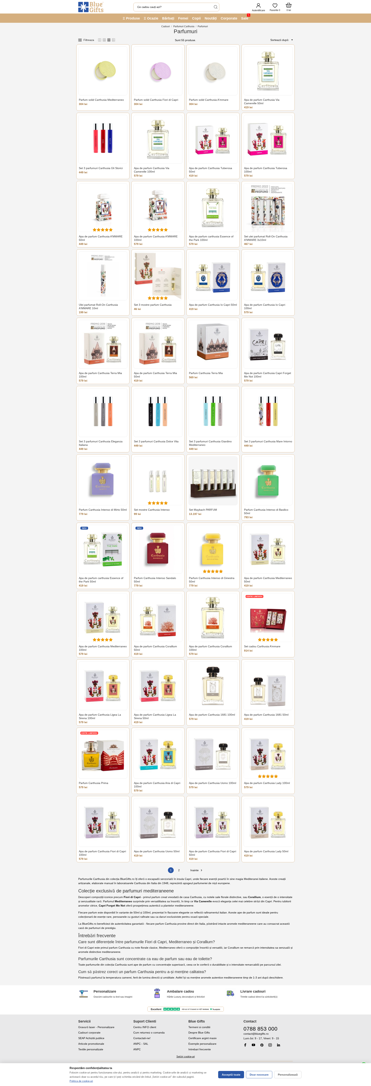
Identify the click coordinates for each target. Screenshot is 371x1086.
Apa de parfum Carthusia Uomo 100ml (212, 783)
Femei (183, 18)
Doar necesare (259, 1074)
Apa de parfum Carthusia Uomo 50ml (157, 851)
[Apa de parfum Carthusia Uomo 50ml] (158, 822)
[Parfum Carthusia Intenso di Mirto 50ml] (102, 480)
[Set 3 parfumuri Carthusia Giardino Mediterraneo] (213, 412)
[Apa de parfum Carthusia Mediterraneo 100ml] (102, 617)
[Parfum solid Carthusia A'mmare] (213, 71)
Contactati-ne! (142, 1038)
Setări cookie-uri (185, 1056)
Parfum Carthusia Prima (93, 783)
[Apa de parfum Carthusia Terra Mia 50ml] (158, 344)
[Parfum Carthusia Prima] (102, 754)
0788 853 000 (260, 1029)
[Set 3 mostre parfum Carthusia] (158, 275)
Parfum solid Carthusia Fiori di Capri (156, 99)
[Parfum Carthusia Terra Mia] (213, 344)
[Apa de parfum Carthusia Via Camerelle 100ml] (158, 139)
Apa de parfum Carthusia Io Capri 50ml (213, 304)
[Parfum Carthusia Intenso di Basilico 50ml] (268, 480)
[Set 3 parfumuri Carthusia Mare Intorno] (268, 412)
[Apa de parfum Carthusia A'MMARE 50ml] (102, 207)
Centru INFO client (144, 1027)
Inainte (196, 870)
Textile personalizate (90, 1049)
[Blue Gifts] (90, 7)
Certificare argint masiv (202, 1038)
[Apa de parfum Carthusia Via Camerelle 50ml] (268, 71)
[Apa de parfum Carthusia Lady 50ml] (268, 822)
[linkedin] (278, 1045)
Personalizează (288, 1074)
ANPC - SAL (140, 1043)
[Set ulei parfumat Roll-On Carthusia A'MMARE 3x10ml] (268, 207)
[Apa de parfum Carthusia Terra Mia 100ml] (102, 344)
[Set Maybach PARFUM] (213, 480)
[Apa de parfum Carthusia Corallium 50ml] (158, 617)
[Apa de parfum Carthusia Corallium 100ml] (213, 617)
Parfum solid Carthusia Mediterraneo (101, 99)
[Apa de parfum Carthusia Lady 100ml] (268, 754)
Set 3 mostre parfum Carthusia (153, 304)
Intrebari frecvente (199, 1049)
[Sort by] (291, 40)
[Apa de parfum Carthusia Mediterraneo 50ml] (268, 549)
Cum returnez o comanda (149, 1032)
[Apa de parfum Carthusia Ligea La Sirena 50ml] (158, 685)
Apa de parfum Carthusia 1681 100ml (212, 714)
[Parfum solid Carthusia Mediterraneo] (102, 71)
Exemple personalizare (202, 1043)
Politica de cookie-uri (81, 1081)
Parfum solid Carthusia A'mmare (208, 99)
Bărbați (168, 18)
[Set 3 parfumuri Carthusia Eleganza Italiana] (102, 412)
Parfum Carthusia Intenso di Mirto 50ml (103, 509)
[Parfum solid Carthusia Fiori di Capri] (158, 71)
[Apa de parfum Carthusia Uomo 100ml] (213, 754)
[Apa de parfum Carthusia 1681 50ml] (268, 685)
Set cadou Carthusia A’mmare (262, 646)
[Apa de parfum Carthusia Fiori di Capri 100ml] (102, 822)
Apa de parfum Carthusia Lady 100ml (267, 783)
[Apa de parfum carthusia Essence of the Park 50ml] (102, 549)
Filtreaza (88, 39)
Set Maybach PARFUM (203, 509)
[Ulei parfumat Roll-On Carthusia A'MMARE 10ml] (102, 275)
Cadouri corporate (89, 1032)
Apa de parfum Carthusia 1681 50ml (266, 714)
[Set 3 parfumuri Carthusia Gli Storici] (102, 139)
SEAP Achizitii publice (91, 1038)
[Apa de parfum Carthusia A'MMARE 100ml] (158, 207)
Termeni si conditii (199, 1027)
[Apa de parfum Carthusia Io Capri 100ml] (268, 275)
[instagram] (270, 1045)
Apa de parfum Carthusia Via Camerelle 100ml (151, 170)
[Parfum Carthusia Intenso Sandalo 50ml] (158, 549)
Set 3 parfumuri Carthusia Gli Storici (101, 168)
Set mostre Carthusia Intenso (152, 509)
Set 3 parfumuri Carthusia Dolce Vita (156, 441)
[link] (268, 1036)
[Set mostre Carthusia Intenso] (158, 480)
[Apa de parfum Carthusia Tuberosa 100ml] (268, 139)
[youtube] (253, 1045)
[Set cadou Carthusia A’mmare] (268, 617)
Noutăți (211, 18)
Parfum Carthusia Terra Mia (206, 373)
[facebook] (245, 1045)
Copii (196, 18)
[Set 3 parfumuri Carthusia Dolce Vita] (158, 412)
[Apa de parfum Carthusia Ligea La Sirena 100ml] (102, 685)
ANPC (137, 1049)
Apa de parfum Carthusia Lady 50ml (266, 851)
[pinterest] (262, 1045)
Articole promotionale (91, 1043)
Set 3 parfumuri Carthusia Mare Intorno (268, 441)
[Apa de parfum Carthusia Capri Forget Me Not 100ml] (268, 344)
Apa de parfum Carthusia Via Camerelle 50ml (261, 101)
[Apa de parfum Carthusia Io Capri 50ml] (213, 275)
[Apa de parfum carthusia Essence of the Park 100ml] (213, 207)
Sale (245, 17)
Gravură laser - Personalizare (96, 1027)
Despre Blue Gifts (199, 1032)
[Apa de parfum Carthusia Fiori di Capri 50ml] (213, 822)
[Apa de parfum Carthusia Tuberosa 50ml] (213, 139)
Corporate (229, 18)
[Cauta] (215, 7)
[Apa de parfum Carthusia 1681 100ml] (213, 685)
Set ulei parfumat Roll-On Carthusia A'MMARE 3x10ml (266, 238)
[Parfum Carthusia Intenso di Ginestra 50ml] (213, 549)
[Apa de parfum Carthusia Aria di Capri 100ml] (158, 754)
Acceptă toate (231, 1074)
